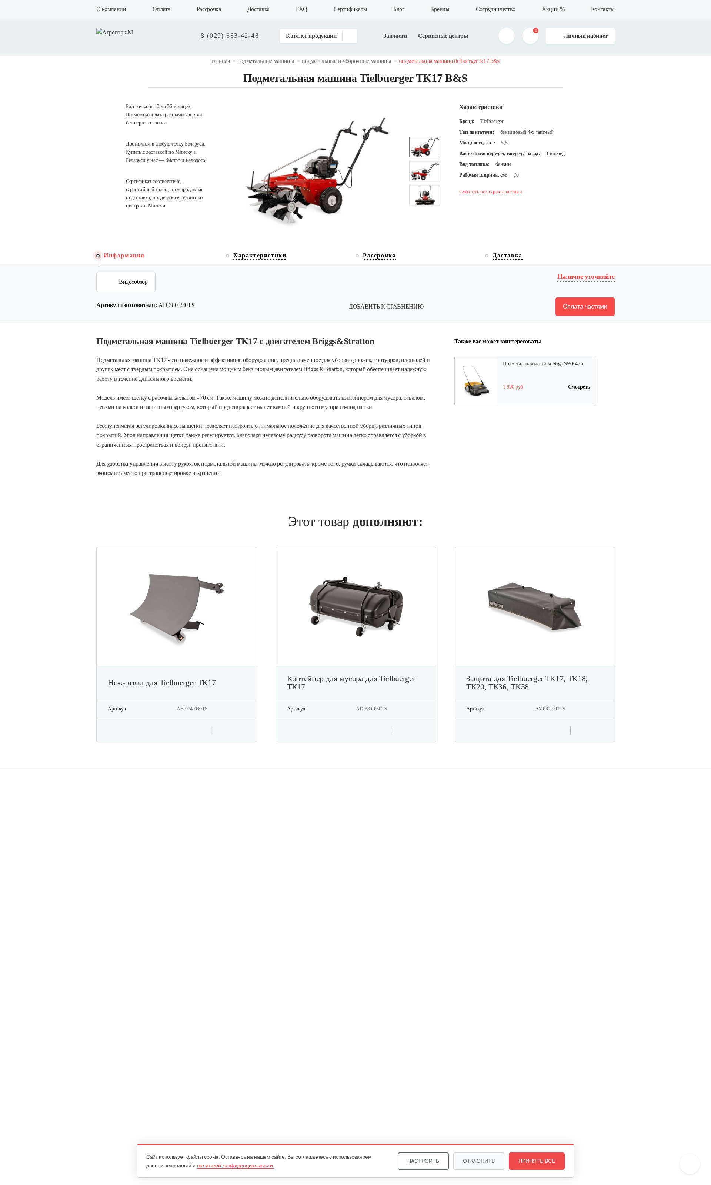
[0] (530, 35)
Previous (424, 216)
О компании (111, 9)
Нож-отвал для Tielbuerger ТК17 (162, 683)
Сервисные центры (443, 36)
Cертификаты (350, 9)
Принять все (536, 1161)
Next (424, 127)
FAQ (301, 9)
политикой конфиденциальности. (235, 1165)
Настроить (423, 1161)
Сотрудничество (496, 9)
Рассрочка (209, 9)
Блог (399, 9)
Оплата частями (585, 306)
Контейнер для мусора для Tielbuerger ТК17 (351, 683)
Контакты (603, 9)
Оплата (161, 9)
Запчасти (395, 36)
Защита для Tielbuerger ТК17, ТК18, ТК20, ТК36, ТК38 (527, 683)
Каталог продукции (311, 36)
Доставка (258, 9)
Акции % (553, 9)
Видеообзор (133, 282)
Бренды (440, 9)
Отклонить (479, 1161)
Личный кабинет (586, 36)
